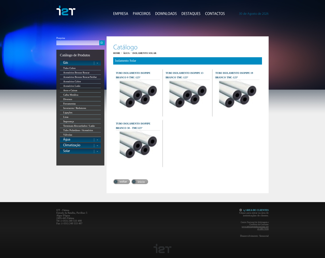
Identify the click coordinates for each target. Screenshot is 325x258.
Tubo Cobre (69, 68)
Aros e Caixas (70, 90)
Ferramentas (69, 103)
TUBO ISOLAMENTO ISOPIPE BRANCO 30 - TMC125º (133, 125)
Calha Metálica (70, 94)
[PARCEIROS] (142, 13)
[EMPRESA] (120, 13)
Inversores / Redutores (74, 108)
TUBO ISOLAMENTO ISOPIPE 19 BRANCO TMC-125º (234, 75)
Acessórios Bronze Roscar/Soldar (80, 77)
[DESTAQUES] (191, 13)
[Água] (80, 139)
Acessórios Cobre (72, 81)
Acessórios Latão (71, 86)
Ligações (67, 112)
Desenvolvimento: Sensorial (254, 235)
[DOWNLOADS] (166, 13)
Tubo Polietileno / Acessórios (78, 130)
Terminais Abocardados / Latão (79, 125)
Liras (65, 117)
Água (126, 53)
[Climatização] (80, 145)
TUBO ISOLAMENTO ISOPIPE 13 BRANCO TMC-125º (184, 75)
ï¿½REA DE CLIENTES (256, 210)
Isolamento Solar (144, 53)
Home (116, 53)
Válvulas (67, 134)
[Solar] (80, 151)
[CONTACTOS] (215, 13)
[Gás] (80, 63)
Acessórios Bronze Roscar (76, 72)
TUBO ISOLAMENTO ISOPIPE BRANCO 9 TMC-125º (133, 75)
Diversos (67, 99)
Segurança (68, 121)
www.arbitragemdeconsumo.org (255, 227)
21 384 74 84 (263, 229)
